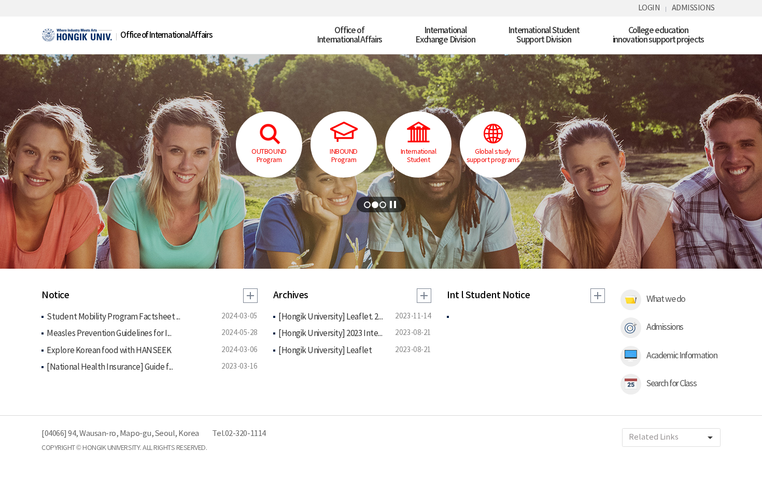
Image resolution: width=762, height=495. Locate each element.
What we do (665, 299)
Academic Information (681, 355)
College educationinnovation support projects (658, 35)
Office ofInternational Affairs (349, 35)
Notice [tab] (55, 295)
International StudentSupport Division (543, 35)
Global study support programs (493, 156)
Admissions (664, 327)
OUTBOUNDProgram (268, 156)
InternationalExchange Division (445, 35)
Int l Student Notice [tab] (488, 295)
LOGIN (649, 8)
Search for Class (671, 383)
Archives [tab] (290, 295)
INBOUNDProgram (344, 156)
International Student (418, 156)
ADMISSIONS (693, 8)
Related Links (672, 437)
